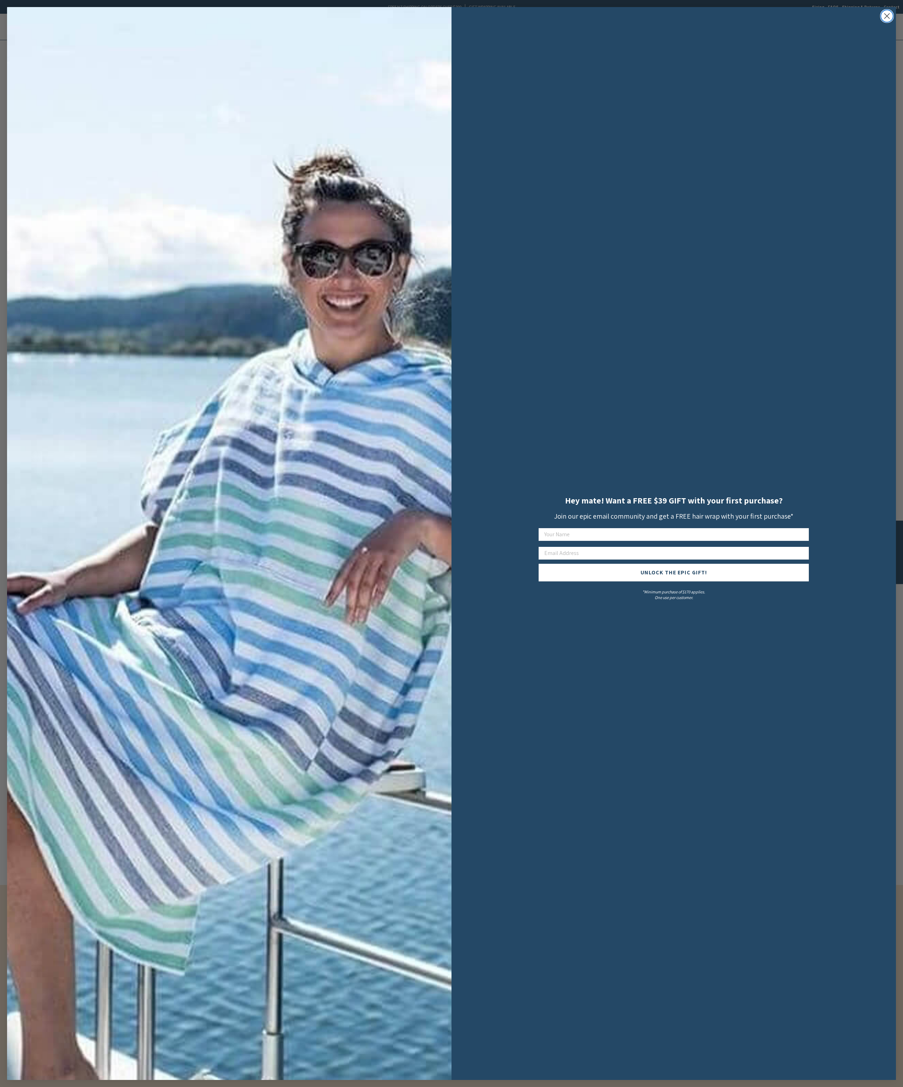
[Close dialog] (887, 16)
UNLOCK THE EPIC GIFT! (674, 572)
